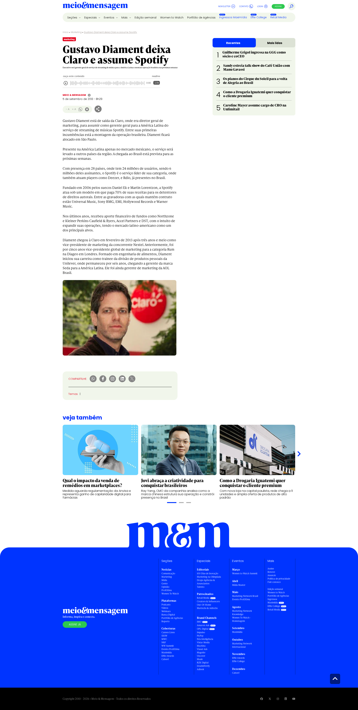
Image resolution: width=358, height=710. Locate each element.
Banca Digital (168, 614)
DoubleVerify (203, 665)
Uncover (201, 655)
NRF (163, 642)
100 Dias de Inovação (207, 573)
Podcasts (165, 604)
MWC (164, 639)
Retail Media (278, 17)
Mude (200, 659)
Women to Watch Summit (244, 573)
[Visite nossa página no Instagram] (278, 698)
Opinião (165, 586)
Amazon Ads (203, 625)
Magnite (201, 652)
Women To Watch (170, 593)
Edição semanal (145, 17)
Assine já (75, 624)
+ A (74, 109)
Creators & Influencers (208, 601)
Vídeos (164, 608)
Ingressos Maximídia (233, 17)
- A (67, 109)
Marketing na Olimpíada (209, 576)
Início (66, 32)
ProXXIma (166, 590)
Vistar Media (203, 642)
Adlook (200, 669)
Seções (72, 17)
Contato (243, 6)
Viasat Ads (202, 649)
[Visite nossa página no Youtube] (293, 698)
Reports (165, 621)
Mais (124, 17)
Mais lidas (274, 43)
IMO (199, 621)
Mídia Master (238, 585)
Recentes (233, 43)
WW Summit (167, 645)
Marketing (76, 32)
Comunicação (168, 573)
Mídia (164, 580)
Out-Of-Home (204, 604)
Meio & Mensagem (74, 95)
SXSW (164, 635)
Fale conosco (274, 582)
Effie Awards (167, 655)
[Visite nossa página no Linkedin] (286, 698)
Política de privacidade (279, 578)
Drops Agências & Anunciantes (206, 582)
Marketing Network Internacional (242, 645)
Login (260, 6)
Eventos (109, 17)
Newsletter (224, 6)
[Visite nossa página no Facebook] (261, 698)
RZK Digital (202, 662)
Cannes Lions (168, 632)
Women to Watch (171, 17)
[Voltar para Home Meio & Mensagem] (95, 6)
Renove (271, 572)
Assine (278, 6)
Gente (164, 583)
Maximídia (166, 652)
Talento (200, 586)
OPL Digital (202, 628)
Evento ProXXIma (170, 649)
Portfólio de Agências (201, 17)
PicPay (200, 635)
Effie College (259, 17)
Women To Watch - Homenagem (241, 619)
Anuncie (272, 575)
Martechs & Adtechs (207, 608)
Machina (201, 645)
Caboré (165, 659)
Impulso (201, 632)
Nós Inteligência (205, 639)
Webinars (166, 611)
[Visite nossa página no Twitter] (269, 698)
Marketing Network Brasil (245, 596)
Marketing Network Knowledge (242, 612)
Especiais (91, 17)
